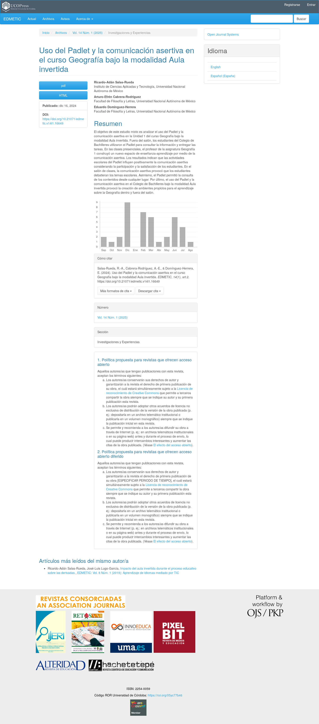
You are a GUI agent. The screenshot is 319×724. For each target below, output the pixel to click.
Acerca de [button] (83, 19)
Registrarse (292, 4)
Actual (32, 19)
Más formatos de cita (115, 291)
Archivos (48, 19)
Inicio (45, 32)
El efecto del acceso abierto (172, 445)
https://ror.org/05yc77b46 (165, 695)
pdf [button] (63, 85)
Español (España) (223, 76)
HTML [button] (63, 95)
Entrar (311, 4)
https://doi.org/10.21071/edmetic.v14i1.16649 (63, 121)
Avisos (65, 19)
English (216, 67)
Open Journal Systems (223, 34)
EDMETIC (12, 18)
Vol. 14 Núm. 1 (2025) (87, 32)
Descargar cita (148, 291)
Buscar (301, 19)
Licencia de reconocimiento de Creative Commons (149, 390)
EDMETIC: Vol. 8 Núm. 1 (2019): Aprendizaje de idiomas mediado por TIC (128, 572)
